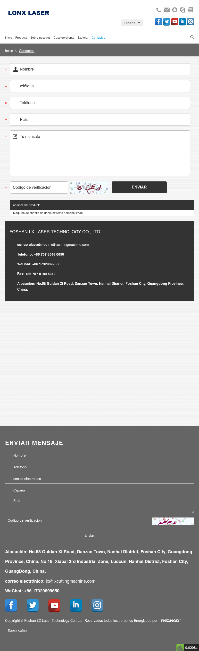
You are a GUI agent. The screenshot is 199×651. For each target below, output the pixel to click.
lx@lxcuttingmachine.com (69, 244)
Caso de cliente (64, 37)
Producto (21, 37)
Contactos (98, 37)
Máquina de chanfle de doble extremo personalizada (48, 213)
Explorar (83, 37)
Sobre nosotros (40, 37)
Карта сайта (17, 630)
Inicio (8, 37)
